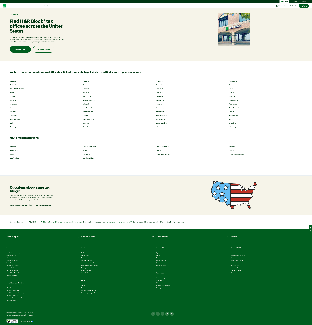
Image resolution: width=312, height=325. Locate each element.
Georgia (159, 89)
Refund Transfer (161, 260)
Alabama (13, 81)
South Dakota (87, 119)
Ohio (231, 111)
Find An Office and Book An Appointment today (65, 222)
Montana (159, 104)
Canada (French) (161, 147)
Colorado (86, 85)
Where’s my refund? (87, 270)
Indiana (158, 92)
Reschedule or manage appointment (17, 253)
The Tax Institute (236, 270)
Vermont (86, 123)
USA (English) (14, 158)
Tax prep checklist (86, 260)
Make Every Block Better (238, 255)
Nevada (12, 108)
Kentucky (86, 96)
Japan (12, 154)
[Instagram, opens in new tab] (162, 314)
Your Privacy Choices (25, 321)
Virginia (231, 123)
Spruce (158, 255)
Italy (230, 150)
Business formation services (15, 298)
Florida (85, 89)
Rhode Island (233, 115)
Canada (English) (89, 147)
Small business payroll (13, 295)
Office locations (161, 283)
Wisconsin (159, 127)
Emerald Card (160, 258)
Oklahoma (13, 115)
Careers (233, 258)
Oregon (85, 115)
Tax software (10, 263)
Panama (85, 154)
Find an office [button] (20, 49)
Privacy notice (85, 288)
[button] (304, 6)
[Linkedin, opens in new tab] (172, 314)
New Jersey (160, 108)
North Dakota (160, 111)
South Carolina (15, 119)
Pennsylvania (160, 115)
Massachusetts (88, 100)
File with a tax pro (11, 258)
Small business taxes (12, 290)
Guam (85, 150)
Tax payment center (87, 268)
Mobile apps (85, 255)
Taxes (11, 6)
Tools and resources (47, 6)
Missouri (86, 104)
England (232, 147)
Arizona (158, 81)
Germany (13, 150)
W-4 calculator (85, 273)
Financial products (21, 6)
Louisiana (159, 96)
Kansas (12, 96)
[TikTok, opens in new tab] (153, 314)
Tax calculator (85, 258)
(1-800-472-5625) (41, 222)
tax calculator (111, 222)
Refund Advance (161, 265)
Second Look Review (12, 265)
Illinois (85, 92)
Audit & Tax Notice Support (14, 273)
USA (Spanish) (88, 158)
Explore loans (160, 253)
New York (13, 111)
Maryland (13, 100)
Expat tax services (11, 275)
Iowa (231, 92)
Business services (34, 6)
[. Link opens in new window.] (12, 321)
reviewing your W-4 (125, 222)
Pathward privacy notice (88, 293)
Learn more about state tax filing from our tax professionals (30, 205)
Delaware (232, 85)
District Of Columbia (17, 89)
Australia (13, 147)
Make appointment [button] (43, 49)
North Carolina (88, 111)
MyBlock (83, 253)
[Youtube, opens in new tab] (167, 314)
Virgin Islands (160, 123)
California (13, 85)
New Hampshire (88, 108)
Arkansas (232, 81)
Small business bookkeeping (15, 293)
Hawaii (231, 89)
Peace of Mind (10, 268)
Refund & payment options (89, 265)
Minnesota (232, 100)
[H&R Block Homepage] (284, 1)
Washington (14, 127)
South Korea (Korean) (236, 154)
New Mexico (233, 108)
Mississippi (13, 104)
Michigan (159, 100)
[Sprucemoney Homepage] (304, 1)
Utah (11, 123)
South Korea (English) (163, 154)
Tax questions (160, 280)
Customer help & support (164, 278)
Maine (231, 96)
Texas (231, 119)
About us (233, 253)
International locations (163, 285)
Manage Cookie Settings (88, 290)
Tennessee (159, 119)
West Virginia (87, 127)
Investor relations (236, 268)
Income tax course (236, 263)
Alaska (85, 81)
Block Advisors (11, 288)
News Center (235, 265)
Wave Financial (11, 300)
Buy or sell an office (237, 260)
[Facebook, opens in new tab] (158, 314)
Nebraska (232, 104)
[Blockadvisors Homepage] (294, 1)
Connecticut (160, 85)
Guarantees (234, 273)
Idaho (12, 92)
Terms (83, 285)
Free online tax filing (12, 260)
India (157, 150)
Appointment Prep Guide (89, 263)
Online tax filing (11, 255)
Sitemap (158, 288)
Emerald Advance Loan (163, 263)
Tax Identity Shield (12, 270)
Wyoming (232, 127)
